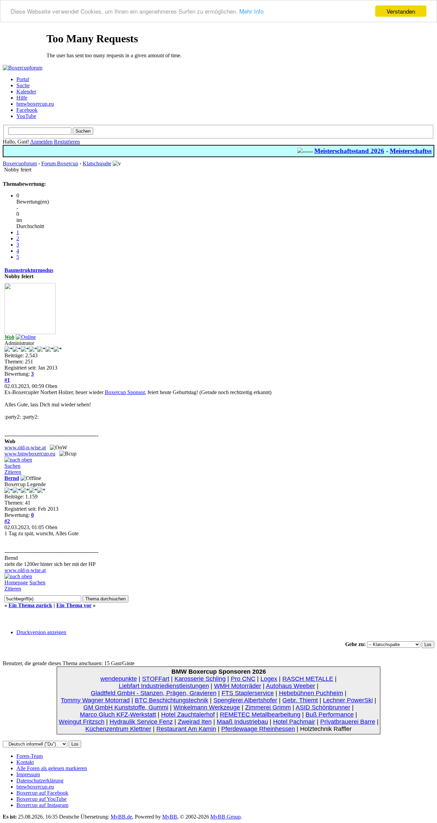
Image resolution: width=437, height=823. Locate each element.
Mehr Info (251, 11)
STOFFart (155, 678)
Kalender (26, 91)
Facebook (27, 110)
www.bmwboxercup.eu (29, 454)
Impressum (28, 774)
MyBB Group (225, 817)
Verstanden (400, 11)
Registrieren (67, 142)
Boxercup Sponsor (125, 392)
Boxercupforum (20, 163)
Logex (268, 678)
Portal (22, 79)
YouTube (26, 116)
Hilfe (21, 98)
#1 (7, 380)
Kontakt (25, 762)
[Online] (26, 337)
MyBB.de (121, 817)
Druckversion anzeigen (41, 632)
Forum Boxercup (59, 163)
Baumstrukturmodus (28, 270)
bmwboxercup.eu (35, 104)
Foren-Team (29, 756)
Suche (23, 85)
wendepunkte (118, 678)
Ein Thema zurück (30, 605)
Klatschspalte (97, 163)
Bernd (11, 478)
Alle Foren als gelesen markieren (51, 768)
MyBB (169, 817)
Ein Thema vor (73, 605)
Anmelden (41, 142)
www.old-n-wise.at (25, 447)
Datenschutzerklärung (40, 780)
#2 (7, 521)
